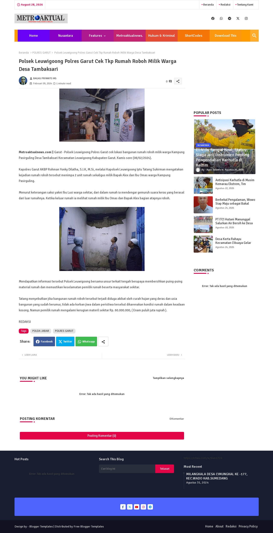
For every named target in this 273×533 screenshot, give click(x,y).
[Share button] (103, 341)
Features (95, 35)
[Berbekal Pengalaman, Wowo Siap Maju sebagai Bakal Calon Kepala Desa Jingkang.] (203, 204)
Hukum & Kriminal (161, 35)
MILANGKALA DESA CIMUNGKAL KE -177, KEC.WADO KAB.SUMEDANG (216, 476)
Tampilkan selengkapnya (168, 378)
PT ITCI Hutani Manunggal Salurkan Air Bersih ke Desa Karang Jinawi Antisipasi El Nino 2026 (234, 225)
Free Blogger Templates (89, 526)
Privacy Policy (248, 526)
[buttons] (213, 18)
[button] (254, 35)
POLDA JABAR (40, 331)
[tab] (34, 36)
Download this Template (225, 37)
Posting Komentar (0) (101, 436)
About (219, 526)
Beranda (208, 4)
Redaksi (225, 4)
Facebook (47, 341)
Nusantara (65, 35)
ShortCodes (193, 35)
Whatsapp (88, 341)
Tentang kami (245, 4)
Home (33, 35)
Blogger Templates (41, 526)
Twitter (67, 341)
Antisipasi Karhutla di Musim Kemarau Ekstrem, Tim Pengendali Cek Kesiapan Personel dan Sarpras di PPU (234, 186)
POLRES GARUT (41, 52)
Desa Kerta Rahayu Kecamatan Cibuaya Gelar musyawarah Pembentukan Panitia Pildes (233, 244)
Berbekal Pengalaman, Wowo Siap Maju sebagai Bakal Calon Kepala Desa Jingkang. (235, 203)
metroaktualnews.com (129, 37)
